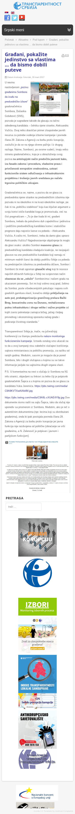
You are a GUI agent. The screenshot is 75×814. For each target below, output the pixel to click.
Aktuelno (23, 39)
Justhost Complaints (64, 811)
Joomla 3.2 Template (42, 811)
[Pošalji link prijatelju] (66, 56)
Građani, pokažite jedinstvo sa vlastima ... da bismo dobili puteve (30, 62)
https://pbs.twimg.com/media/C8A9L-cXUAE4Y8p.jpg (34, 397)
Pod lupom (39, 39)
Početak (9, 39)
